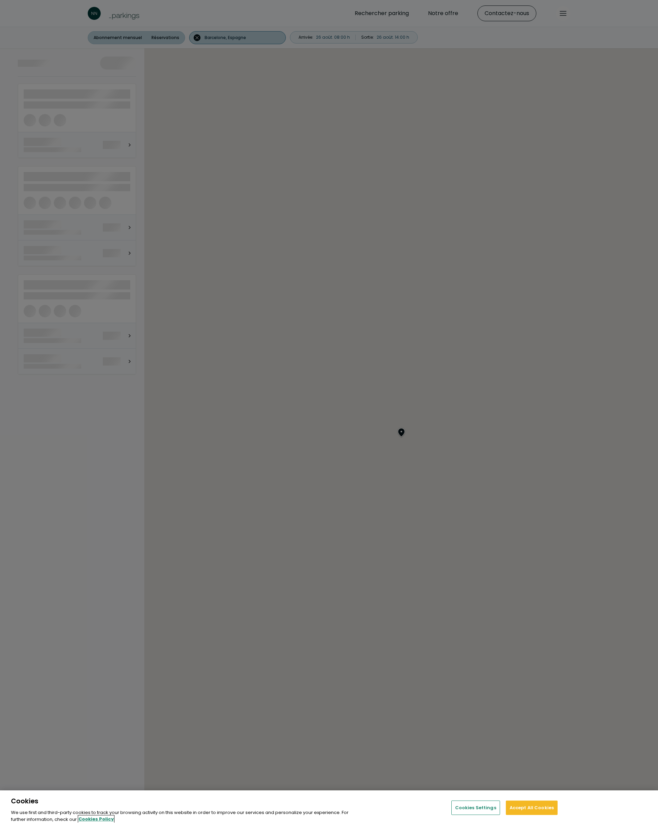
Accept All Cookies (532, 807)
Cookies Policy (96, 819)
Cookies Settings (475, 807)
